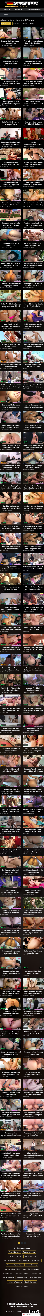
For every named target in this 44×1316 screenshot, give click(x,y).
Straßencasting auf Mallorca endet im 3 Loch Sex (11, 83)
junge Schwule (32, 1265)
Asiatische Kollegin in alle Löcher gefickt (33, 1134)
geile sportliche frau (22, 1273)
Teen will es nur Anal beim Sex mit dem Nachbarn (33, 42)
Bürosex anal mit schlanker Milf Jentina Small (33, 810)
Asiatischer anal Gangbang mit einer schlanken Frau (33, 527)
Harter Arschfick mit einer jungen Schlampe (33, 952)
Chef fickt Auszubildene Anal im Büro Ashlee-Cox (33, 1012)
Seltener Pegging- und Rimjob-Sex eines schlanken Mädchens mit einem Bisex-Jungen (33, 368)
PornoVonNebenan (29, 206)
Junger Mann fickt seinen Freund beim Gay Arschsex (33, 1174)
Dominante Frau (30, 1256)
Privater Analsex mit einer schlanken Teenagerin (33, 426)
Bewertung (34, 23)
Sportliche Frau (30, 1282)
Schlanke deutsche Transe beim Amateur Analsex (33, 588)
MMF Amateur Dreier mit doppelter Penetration (33, 1033)
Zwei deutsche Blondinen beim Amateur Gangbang (11, 992)
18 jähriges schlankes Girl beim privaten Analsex (33, 325)
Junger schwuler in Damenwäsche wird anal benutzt (33, 1195)
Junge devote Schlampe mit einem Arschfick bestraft (33, 468)
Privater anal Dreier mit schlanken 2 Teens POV (10, 770)
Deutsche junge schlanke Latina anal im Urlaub (11, 224)
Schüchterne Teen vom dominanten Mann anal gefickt (10, 912)
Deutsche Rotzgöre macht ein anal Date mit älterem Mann (33, 771)
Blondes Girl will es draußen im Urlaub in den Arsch (11, 164)
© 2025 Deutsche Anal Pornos (22, 1304)
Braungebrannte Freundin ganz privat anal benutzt (33, 790)
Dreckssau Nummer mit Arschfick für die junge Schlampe (33, 124)
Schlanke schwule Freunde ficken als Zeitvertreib (33, 345)
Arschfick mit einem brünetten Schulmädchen (11, 527)
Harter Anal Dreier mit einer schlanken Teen (11, 365)
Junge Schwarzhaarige (31, 1269)
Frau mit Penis (24, 1260)
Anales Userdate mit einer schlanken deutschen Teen (11, 628)
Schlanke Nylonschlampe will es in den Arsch (11, 588)
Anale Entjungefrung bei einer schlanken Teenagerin (33, 730)
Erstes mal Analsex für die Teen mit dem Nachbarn (10, 1033)
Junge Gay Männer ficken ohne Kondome (11, 1093)
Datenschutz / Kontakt (14, 1311)
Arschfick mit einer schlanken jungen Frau (11, 183)
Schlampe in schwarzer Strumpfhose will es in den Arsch (10, 933)
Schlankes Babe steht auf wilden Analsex (11, 345)
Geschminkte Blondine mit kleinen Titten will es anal (33, 507)
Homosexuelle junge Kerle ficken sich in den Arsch (33, 649)
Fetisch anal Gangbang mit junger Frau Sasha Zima (33, 446)
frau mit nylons (35, 1278)
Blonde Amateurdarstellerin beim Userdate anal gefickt (33, 144)
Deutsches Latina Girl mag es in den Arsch (33, 1053)
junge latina (36, 1260)
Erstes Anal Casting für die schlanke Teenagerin (11, 143)
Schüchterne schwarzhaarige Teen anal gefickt (10, 892)
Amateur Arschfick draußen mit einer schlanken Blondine (33, 690)
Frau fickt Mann (14, 1252)
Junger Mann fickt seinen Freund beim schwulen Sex (11, 1174)
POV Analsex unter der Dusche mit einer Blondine (10, 790)
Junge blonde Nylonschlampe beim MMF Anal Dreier (33, 1216)
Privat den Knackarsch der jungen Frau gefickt (10, 264)
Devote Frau (36, 1273)
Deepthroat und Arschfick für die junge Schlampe (33, 547)
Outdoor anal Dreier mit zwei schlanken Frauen (10, 810)
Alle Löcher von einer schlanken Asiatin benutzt (33, 406)
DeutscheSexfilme (7, 45)
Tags (26, 1311)
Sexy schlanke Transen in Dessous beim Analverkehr (33, 709)
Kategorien (6, 10)
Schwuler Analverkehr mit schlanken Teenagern (10, 851)
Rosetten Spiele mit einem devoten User (10, 42)
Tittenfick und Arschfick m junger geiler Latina (11, 285)
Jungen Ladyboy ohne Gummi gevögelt (33, 972)
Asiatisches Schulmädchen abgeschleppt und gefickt (11, 1235)
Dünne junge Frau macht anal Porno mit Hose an (33, 285)
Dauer (25, 23)
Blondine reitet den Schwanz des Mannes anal (33, 103)
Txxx (25, 368)
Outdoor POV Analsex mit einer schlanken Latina (11, 669)
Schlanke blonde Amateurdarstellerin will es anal (11, 609)
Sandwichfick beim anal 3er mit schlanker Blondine (33, 204)
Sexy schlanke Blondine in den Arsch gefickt (33, 305)
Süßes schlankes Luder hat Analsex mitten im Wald (33, 568)
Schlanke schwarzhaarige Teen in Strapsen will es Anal (33, 164)
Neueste (16, 23)
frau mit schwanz (29, 1252)
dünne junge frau (22, 1286)
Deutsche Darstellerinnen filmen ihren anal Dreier (11, 831)
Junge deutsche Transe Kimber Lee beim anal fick (33, 487)
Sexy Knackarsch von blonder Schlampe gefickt (33, 62)
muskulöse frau (8, 1278)
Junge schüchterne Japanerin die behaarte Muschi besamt (33, 1074)
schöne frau (7, 1273)
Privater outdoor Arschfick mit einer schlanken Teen (33, 608)
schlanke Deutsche (15, 1256)
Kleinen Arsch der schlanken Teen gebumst (33, 851)
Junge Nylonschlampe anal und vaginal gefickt (11, 1053)
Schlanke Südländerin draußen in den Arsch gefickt (33, 832)
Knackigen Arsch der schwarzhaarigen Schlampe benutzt (11, 63)
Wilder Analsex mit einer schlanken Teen (11, 750)
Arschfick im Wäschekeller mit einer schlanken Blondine (11, 690)
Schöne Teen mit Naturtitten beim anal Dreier (11, 1014)
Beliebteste (5, 23)
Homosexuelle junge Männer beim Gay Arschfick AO (33, 1236)
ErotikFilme (5, 65)
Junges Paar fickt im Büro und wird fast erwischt (11, 467)
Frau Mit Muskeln (10, 1260)
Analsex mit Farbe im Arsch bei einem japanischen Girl (11, 1215)
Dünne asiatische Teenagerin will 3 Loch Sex (33, 1154)
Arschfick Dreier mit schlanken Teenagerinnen (10, 325)
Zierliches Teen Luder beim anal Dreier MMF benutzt (33, 992)
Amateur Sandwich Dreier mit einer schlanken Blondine (33, 225)
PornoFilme (5, 105)
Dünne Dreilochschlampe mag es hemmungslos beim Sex (11, 427)
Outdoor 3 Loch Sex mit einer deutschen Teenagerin (33, 892)
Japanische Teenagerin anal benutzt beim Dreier (33, 82)
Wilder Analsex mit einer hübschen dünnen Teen (11, 1073)
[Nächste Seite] (25, 1243)
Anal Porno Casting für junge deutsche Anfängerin (11, 487)
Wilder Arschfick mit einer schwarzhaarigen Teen (10, 446)
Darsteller (18, 10)
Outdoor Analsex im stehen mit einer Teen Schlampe (11, 386)
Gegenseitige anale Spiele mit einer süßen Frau (33, 1093)
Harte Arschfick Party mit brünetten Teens (11, 123)
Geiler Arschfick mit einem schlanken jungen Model (11, 305)
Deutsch (27, 1314)
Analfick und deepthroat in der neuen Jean (33, 871)
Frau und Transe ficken (15, 1265)
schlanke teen (22, 1278)
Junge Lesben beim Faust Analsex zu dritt (33, 628)
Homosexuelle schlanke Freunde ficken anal (11, 547)
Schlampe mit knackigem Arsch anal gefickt (11, 952)
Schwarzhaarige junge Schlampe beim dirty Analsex (11, 973)
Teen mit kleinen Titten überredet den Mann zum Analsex (11, 650)
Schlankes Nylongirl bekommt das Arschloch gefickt (33, 670)
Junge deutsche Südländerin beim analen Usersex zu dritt (11, 569)
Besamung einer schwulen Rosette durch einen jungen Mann (33, 387)
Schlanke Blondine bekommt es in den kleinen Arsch (33, 185)
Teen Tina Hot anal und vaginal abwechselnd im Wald (33, 912)
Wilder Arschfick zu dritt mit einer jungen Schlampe (11, 1194)
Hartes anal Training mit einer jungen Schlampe (11, 406)
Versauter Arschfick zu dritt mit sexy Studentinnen (33, 932)
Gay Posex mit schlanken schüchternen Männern (11, 709)
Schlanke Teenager (15, 1282)
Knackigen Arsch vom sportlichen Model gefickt (11, 103)
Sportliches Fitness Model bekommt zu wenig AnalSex (10, 1155)
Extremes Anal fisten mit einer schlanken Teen (33, 244)
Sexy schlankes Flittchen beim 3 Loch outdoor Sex (33, 264)
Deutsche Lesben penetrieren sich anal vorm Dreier (11, 1135)
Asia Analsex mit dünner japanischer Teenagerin (33, 1114)
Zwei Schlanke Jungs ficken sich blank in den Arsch (11, 508)
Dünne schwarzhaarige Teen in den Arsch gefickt (33, 750)
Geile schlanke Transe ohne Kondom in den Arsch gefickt (11, 730)
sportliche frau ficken (12, 1269)
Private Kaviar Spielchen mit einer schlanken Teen (11, 204)
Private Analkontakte (34, 10)
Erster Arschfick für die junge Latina (11, 244)
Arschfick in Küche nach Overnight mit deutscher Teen (11, 1115)
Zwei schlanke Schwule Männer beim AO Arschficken (11, 872)
